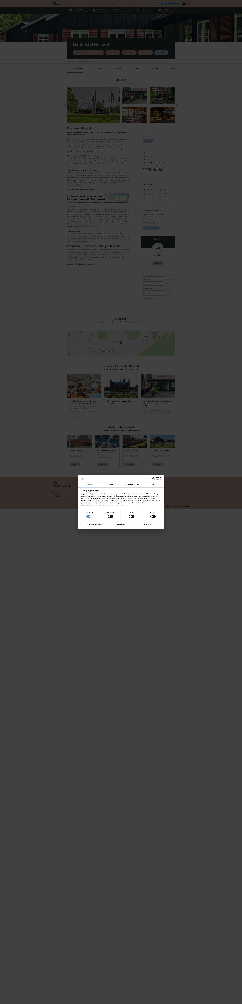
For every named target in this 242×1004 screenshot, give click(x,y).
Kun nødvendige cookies (94, 524)
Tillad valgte (121, 524)
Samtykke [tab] (89, 484)
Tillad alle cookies (148, 524)
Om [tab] (153, 484)
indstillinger (156, 500)
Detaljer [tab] (110, 484)
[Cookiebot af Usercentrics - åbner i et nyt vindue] (153, 478)
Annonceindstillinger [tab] (132, 484)
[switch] (110, 516)
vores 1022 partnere (91, 494)
